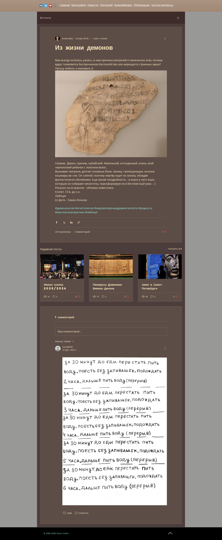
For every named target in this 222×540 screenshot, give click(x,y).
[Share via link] (78, 222)
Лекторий (106, 5)
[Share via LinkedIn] (71, 222)
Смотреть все (175, 248)
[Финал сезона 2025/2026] (62, 266)
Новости (92, 5)
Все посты (45, 17)
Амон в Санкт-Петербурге (152, 286)
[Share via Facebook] (56, 222)
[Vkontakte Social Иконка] (41, 5)
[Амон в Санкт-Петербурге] (160, 266)
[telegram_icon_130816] (45, 5)
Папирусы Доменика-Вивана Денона (108, 286)
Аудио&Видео (123, 5)
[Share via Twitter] (64, 222)
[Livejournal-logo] (55, 5)
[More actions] (165, 38)
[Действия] (165, 348)
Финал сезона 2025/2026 (55, 286)
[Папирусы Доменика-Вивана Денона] (111, 266)
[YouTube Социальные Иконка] (50, 5)
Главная (65, 5)
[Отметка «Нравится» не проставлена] (64, 513)
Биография (78, 5)
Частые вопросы (162, 5)
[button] (178, 17)
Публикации (142, 5)
